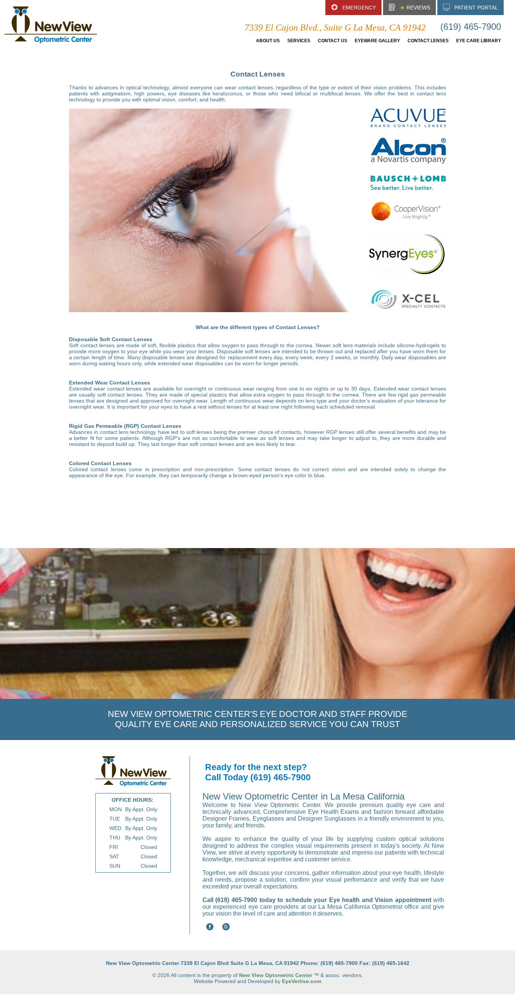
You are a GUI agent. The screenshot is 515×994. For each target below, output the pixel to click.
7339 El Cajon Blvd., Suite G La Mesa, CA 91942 (335, 27)
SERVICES (298, 40)
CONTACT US (332, 40)
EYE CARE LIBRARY (478, 40)
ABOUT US (268, 40)
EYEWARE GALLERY (377, 40)
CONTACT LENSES (428, 40)
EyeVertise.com (301, 981)
